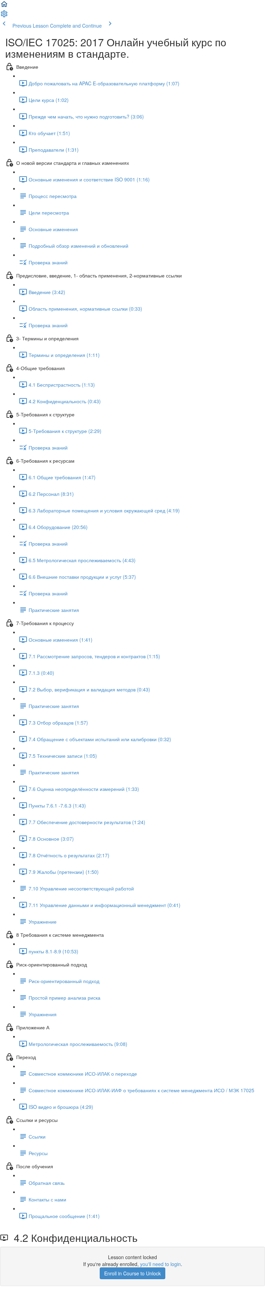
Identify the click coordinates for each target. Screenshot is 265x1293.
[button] (4, 6)
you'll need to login (160, 1264)
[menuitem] (4, 15)
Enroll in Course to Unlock (132, 1273)
